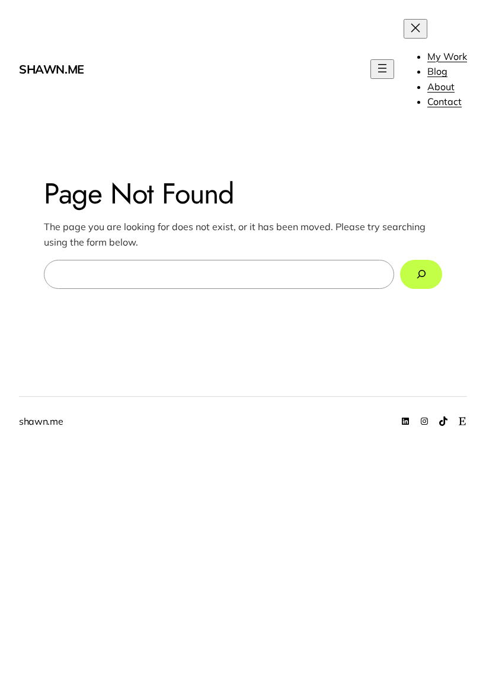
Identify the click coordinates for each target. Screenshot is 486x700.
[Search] (421, 274)
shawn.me (51, 69)
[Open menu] (382, 69)
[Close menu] (415, 29)
